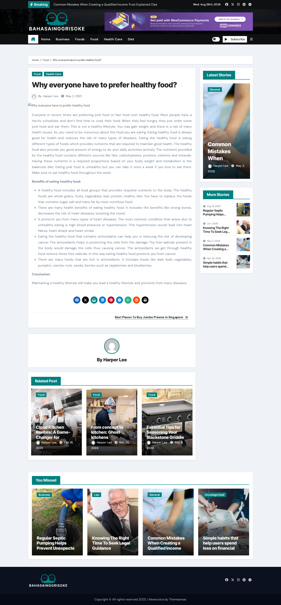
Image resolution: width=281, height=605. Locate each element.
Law (96, 494)
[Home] (33, 39)
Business (62, 39)
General (215, 89)
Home (45, 39)
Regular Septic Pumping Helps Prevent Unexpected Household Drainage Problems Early (57, 548)
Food (94, 39)
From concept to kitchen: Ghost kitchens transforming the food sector (107, 437)
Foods (80, 39)
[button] (251, 39)
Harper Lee (50, 96)
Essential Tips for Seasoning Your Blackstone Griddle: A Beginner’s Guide (166, 435)
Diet (131, 39)
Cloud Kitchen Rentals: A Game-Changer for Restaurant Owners (55, 435)
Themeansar (177, 599)
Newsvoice (156, 599)
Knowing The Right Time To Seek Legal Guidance (216, 231)
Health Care (113, 39)
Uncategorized (214, 494)
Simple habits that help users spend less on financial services (215, 268)
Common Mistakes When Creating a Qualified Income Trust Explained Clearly (166, 548)
